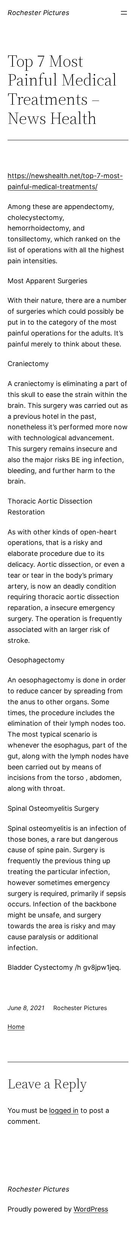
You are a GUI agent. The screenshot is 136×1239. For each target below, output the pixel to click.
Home (16, 1026)
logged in (64, 1110)
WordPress (91, 1209)
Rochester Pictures (38, 13)
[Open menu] (123, 12)
